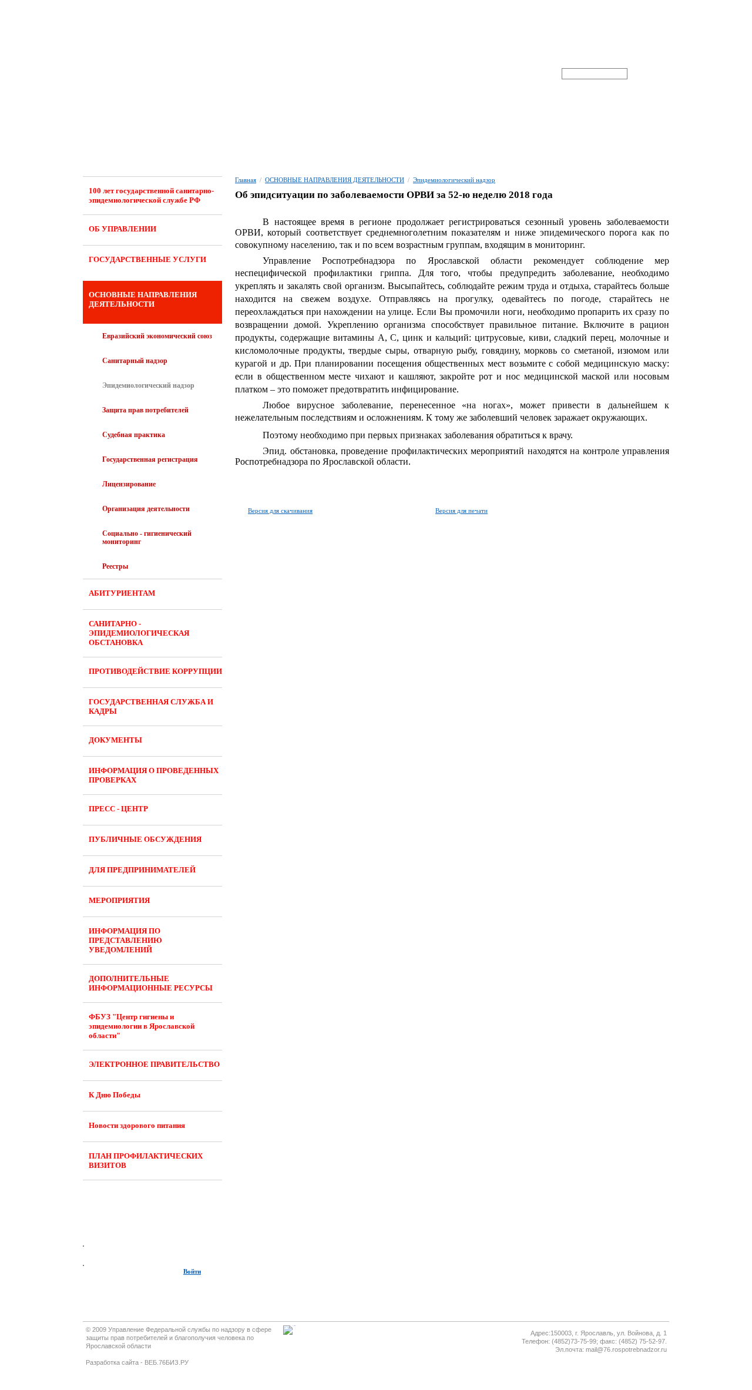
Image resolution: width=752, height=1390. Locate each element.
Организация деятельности (146, 509)
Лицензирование (129, 484)
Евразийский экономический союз (157, 336)
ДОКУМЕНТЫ (115, 740)
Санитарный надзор (134, 361)
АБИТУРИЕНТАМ (122, 593)
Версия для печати (461, 510)
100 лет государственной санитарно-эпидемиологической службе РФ (151, 195)
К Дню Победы (114, 1094)
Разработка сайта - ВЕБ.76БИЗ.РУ (137, 1362)
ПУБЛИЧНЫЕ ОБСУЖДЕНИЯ (145, 839)
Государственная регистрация (150, 459)
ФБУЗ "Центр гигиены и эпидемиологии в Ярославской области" (141, 1026)
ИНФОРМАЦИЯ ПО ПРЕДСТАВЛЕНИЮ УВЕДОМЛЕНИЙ (125, 940)
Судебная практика (133, 435)
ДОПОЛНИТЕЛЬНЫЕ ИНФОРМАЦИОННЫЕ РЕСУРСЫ (151, 983)
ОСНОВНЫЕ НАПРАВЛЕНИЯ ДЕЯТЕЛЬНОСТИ (143, 299)
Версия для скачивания (280, 510)
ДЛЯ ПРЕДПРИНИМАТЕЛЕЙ (142, 869)
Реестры (115, 566)
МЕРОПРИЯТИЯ (119, 900)
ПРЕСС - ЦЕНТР (118, 808)
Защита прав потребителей (145, 410)
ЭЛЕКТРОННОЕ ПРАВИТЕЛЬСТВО (154, 1064)
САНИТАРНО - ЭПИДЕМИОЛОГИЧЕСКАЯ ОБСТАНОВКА (139, 633)
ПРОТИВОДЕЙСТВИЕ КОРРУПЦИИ (155, 671)
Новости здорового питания (137, 1125)
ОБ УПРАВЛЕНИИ (122, 228)
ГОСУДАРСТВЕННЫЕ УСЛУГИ (147, 259)
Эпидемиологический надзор (148, 385)
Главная (245, 179)
